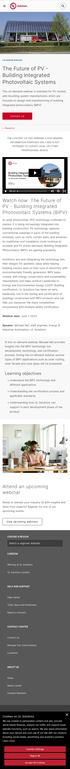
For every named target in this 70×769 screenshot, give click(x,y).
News (10, 678)
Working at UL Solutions (20, 564)
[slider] (32, 191)
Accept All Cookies (35, 762)
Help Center (13, 597)
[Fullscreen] (64, 191)
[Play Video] (5, 191)
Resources (10, 128)
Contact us (17, 116)
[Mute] (52, 191)
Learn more (9, 740)
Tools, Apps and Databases (21, 604)
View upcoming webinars (22, 521)
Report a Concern (16, 612)
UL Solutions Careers (18, 572)
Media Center (14, 685)
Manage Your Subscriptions (21, 645)
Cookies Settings (35, 749)
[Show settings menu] (58, 191)
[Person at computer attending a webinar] (35, 448)
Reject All (35, 755)
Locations (12, 652)
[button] (4, 6)
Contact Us (13, 637)
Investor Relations (16, 693)
